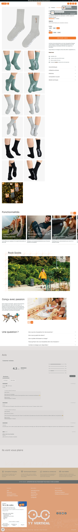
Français (75, 0)
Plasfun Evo (33, 495)
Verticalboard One (35, 490)
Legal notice (36, 529)
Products (53, 7)
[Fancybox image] (23, 28)
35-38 (50, 32)
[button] (76, 4)
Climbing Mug (34, 494)
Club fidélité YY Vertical (12, 495)
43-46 (59, 32)
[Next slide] (70, 0)
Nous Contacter (58, 490)
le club (56, 62)
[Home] (39, 3)
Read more (51, 52)
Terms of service (17, 529)
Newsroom (9, 492)
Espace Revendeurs (11, 494)
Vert (50, 28)
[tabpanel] (39, 409)
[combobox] (74, 0)
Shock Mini (33, 492)
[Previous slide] (7, 0)
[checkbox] (13, 380)
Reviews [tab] (6, 376)
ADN (8, 490)
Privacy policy (11, 529)
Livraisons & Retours (60, 492)
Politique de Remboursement (62, 494)
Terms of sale (30, 529)
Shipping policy (24, 529)
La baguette (33, 497)
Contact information (43, 529)
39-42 (54, 32)
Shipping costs (57, 22)
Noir (54, 28)
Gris (58, 28)
